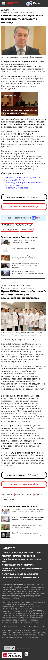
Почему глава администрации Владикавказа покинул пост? (23, 241)
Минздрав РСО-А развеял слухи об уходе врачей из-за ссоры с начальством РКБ (28, 510)
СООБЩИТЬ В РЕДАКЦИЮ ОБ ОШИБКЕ (20, 577)
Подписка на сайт (12, 565)
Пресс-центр (35, 552)
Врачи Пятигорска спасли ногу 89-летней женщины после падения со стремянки (28, 518)
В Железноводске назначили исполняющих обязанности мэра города (27, 272)
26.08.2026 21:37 (8, 285)
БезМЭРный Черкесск (17, 188)
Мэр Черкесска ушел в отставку (24, 248)
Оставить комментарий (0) (24, 206)
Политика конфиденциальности (20, 574)
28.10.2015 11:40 (7, 10)
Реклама (6, 556)
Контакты (29, 565)
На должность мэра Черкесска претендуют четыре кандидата (23, 257)
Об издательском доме (14, 552)
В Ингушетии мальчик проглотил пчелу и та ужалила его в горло (28, 526)
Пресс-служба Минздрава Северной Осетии (21, 335)
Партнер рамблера (23, 648)
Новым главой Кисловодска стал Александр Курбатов (22, 178)
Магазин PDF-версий (24, 556)
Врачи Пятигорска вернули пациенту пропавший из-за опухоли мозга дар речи (28, 534)
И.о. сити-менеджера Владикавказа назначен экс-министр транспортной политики (26, 265)
